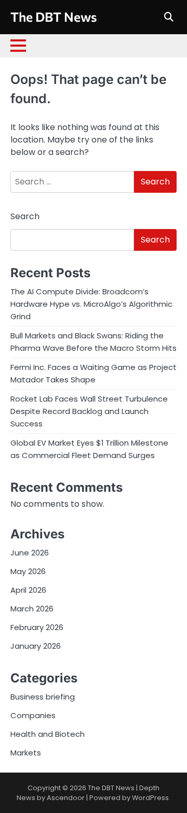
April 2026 (28, 589)
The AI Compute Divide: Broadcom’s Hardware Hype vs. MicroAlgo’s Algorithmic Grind (91, 304)
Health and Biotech (47, 734)
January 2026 (35, 645)
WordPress (150, 797)
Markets (25, 752)
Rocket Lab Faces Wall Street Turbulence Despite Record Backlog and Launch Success (89, 411)
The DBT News (53, 16)
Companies (33, 715)
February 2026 (36, 627)
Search (24, 216)
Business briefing (42, 696)
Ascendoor (66, 797)
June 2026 (29, 552)
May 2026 (28, 571)
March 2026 (32, 608)
